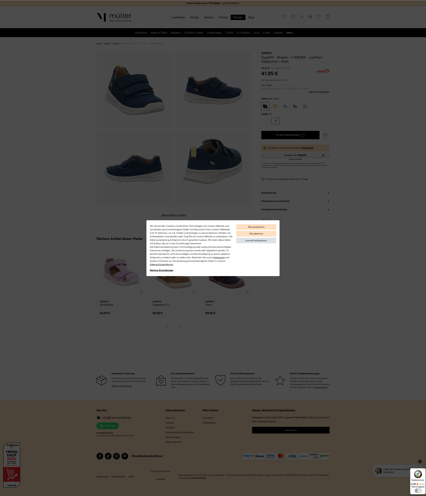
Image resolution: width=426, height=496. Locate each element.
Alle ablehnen (256, 233)
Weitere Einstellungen (161, 270)
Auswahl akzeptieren (256, 240)
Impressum (219, 257)
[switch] (418, 491)
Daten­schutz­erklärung (161, 264)
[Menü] (424, 470)
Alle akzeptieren (256, 227)
